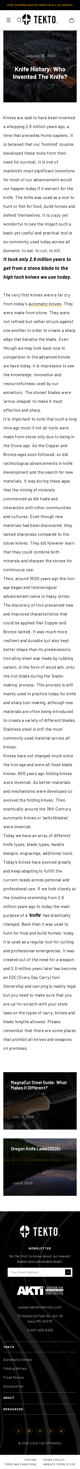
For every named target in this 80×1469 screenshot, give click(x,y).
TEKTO (8, 1347)
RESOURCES (13, 1409)
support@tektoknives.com (40, 1307)
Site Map (31, 1459)
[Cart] (71, 20)
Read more (40, 1101)
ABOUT (9, 1397)
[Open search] (19, 20)
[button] (67, 1272)
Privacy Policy (54, 1459)
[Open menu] (8, 20)
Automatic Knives (17, 1359)
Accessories (13, 1386)
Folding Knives (15, 1368)
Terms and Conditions (20, 1464)
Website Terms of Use (59, 1464)
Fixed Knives (13, 1377)
